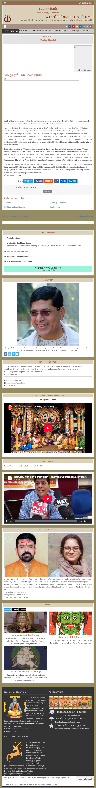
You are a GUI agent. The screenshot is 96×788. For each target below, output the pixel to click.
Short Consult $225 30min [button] (17, 251)
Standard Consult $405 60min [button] (19, 256)
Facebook (39, 181)
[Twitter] (66, 26)
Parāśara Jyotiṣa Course (69, 718)
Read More (75, 350)
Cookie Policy (52, 784)
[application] (48, 499)
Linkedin (73, 181)
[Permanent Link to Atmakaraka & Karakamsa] (25, 622)
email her (76, 245)
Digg (65, 181)
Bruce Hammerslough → (84, 216)
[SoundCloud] (76, 26)
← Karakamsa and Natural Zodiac (15, 216)
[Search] (87, 26)
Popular (7, 609)
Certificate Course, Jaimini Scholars (19, 729)
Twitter (29, 181)
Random (23, 609)
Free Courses (11, 731)
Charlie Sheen (55, 207)
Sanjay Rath (48, 8)
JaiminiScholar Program (71, 711)
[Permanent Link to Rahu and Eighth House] (70, 623)
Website (48, 191)
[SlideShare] (80, 26)
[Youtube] (73, 26)
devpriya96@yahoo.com (18, 597)
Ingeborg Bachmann (58, 202)
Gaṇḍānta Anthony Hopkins (14, 207)
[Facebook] (69, 26)
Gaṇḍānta (48, 36)
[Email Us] (83, 26)
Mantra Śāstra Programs (70, 725)
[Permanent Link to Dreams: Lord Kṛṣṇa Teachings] (25, 658)
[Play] (7, 521)
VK (57, 181)
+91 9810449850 (11, 385)
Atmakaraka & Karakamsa (25, 635)
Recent (15, 609)
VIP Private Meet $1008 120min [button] (19, 261)
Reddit (49, 181)
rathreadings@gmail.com (15, 383)
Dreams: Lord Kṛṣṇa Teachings (25, 671)
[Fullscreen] (89, 521)
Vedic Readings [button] (13, 238)
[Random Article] (90, 26)
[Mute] (85, 521)
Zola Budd (48, 40)
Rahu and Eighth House (70, 637)
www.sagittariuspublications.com (17, 773)
